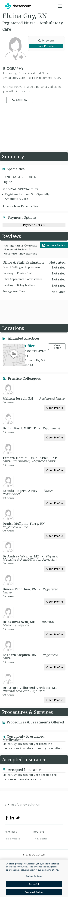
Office (30, 345)
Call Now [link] (21, 100)
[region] (34, 878)
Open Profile (54, 408)
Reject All (34, 884)
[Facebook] (7, 817)
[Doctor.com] (18, 6)
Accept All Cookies (34, 892)
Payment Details (34, 225)
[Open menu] (60, 6)
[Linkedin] (12, 817)
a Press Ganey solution (22, 804)
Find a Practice (12, 838)
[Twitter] (18, 817)
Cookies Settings (33, 876)
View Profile (57, 347)
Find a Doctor (40, 838)
